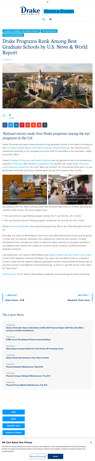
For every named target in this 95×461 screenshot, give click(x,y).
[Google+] (27, 125)
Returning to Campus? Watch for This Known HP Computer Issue (34, 348)
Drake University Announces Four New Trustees (27, 357)
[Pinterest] (22, 125)
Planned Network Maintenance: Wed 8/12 (24, 366)
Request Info (13, 425)
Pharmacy (18, 163)
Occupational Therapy (46, 163)
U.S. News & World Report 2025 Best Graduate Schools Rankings (37, 147)
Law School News (49, 31)
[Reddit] (33, 125)
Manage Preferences (38, 456)
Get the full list (9, 274)
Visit (13, 412)
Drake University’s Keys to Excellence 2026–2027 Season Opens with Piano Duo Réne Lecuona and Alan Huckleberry (44, 329)
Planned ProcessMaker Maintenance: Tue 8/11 (26, 385)
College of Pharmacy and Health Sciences (21, 31)
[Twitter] (10, 125)
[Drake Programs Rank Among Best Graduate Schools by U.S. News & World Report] (47, 85)
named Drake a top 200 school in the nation (70, 254)
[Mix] (39, 125)
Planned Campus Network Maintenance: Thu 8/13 (28, 375)
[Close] (91, 442)
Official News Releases (13, 35)
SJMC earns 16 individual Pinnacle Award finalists (28, 339)
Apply (13, 419)
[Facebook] (4, 125)
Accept (55, 456)
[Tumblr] (44, 125)
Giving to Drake (14, 432)
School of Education (20, 226)
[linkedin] (16, 125)
